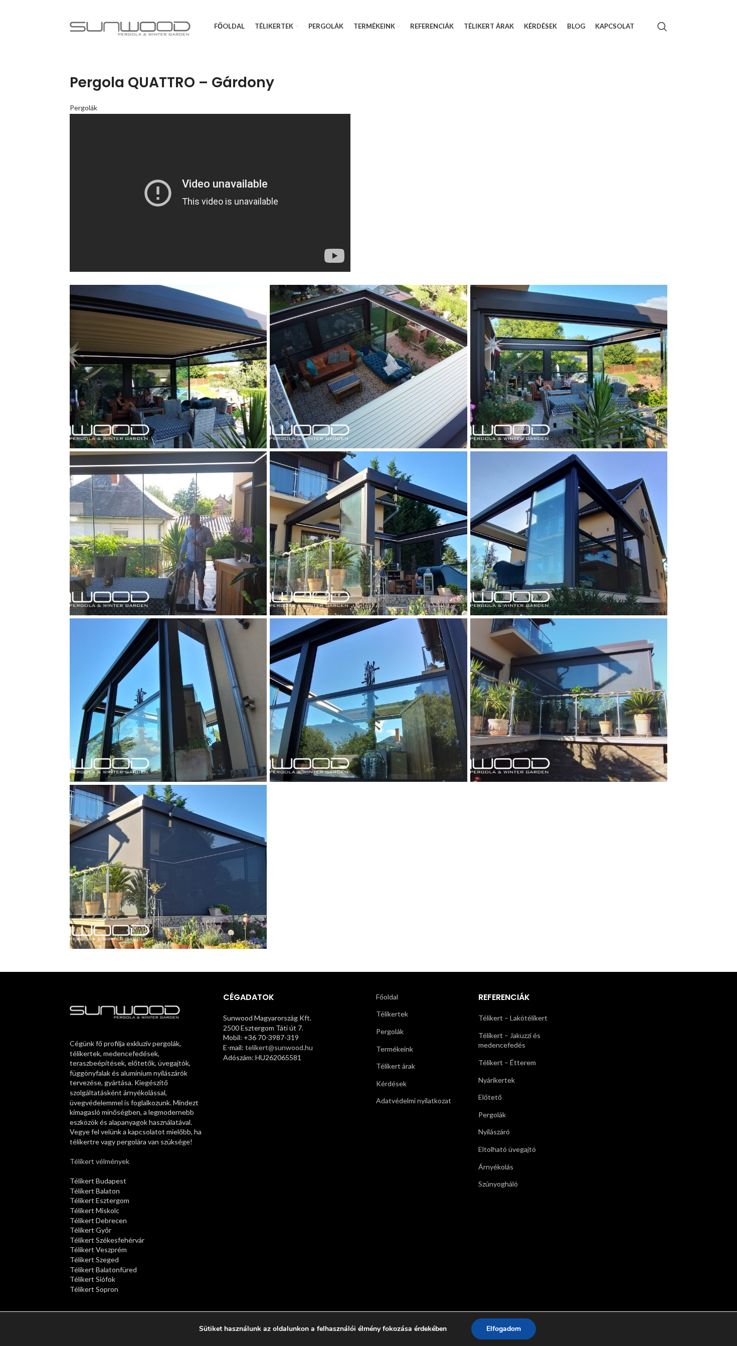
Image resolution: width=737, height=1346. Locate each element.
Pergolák (83, 107)
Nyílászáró (494, 1131)
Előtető (490, 1097)
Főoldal (387, 996)
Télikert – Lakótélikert (512, 1018)
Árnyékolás (495, 1166)
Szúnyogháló (498, 1184)
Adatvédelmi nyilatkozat (413, 1100)
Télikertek (392, 1013)
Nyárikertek (496, 1080)
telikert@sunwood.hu (279, 1047)
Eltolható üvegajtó (507, 1149)
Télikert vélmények (99, 1161)
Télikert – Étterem (507, 1062)
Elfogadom (503, 1328)
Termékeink (394, 1049)
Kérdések (391, 1083)
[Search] (662, 27)
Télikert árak (395, 1066)
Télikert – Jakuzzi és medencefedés (509, 1040)
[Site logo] (130, 25)
